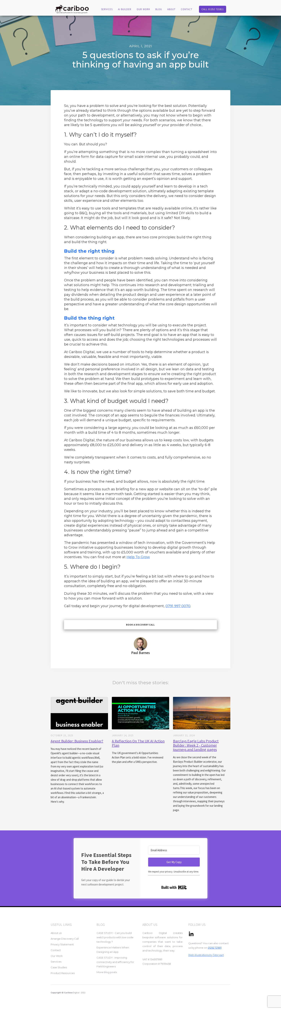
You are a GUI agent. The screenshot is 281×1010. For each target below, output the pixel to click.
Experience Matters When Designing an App (113, 949)
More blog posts (107, 972)
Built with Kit (174, 887)
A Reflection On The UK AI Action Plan (138, 743)
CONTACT (186, 9)
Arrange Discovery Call (65, 938)
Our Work (143, 9)
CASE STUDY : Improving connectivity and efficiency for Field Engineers (115, 962)
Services (56, 961)
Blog (158, 9)
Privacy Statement (62, 944)
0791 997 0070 (178, 606)
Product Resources (63, 973)
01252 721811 (215, 947)
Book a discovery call (140, 624)
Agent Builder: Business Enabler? (77, 741)
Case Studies (59, 967)
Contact (56, 950)
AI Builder (124, 9)
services (107, 9)
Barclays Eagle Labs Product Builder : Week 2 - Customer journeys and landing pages (196, 745)
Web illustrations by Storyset (206, 955)
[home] (71, 9)
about (171, 9)
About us (56, 932)
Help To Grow (138, 557)
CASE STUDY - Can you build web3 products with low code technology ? (115, 937)
